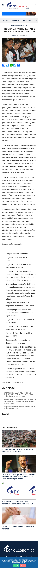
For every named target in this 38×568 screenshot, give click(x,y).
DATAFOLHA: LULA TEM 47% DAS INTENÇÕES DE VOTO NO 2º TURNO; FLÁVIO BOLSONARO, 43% (18, 394)
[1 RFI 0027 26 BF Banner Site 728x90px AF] (19, 14)
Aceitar (16, 565)
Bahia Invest (27, 20)
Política (5, 20)
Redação (13, 35)
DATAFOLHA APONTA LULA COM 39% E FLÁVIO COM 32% (19, 407)
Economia (15, 20)
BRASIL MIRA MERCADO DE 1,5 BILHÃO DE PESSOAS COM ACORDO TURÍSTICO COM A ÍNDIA (20, 401)
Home (13, 25)
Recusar (23, 565)
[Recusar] (36, 562)
